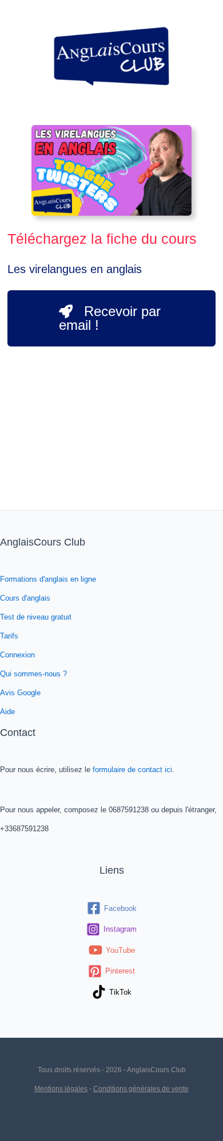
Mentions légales (60, 1089)
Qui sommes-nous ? (33, 673)
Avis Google (20, 692)
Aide (7, 711)
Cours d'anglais (25, 598)
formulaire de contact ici (132, 769)
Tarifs (9, 636)
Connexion (17, 655)
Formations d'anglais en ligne (48, 579)
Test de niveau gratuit (35, 617)
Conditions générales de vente (141, 1089)
